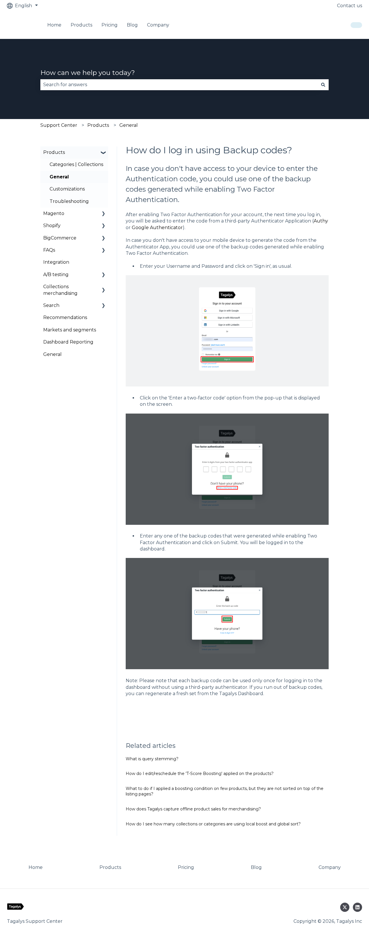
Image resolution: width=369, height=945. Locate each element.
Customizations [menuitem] (67, 189)
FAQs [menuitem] (49, 250)
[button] (103, 153)
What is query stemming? (152, 758)
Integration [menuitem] (56, 262)
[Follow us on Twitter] (344, 907)
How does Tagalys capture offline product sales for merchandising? (193, 809)
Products (98, 125)
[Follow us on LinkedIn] (357, 907)
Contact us (349, 5)
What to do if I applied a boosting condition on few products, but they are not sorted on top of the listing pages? (224, 791)
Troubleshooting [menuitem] (69, 201)
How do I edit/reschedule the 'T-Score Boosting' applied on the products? (200, 773)
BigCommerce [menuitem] (59, 238)
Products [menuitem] (54, 152)
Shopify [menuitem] (52, 225)
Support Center (58, 125)
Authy (321, 221)
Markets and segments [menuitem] (69, 330)
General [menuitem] (59, 177)
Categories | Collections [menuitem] (76, 164)
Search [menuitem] (51, 305)
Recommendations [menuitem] (65, 317)
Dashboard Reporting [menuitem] (68, 342)
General (128, 125)
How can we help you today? (87, 73)
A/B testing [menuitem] (56, 274)
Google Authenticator (157, 227)
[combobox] (179, 84)
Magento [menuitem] (53, 213)
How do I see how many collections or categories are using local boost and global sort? (213, 824)
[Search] (323, 84)
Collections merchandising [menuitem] (60, 290)
